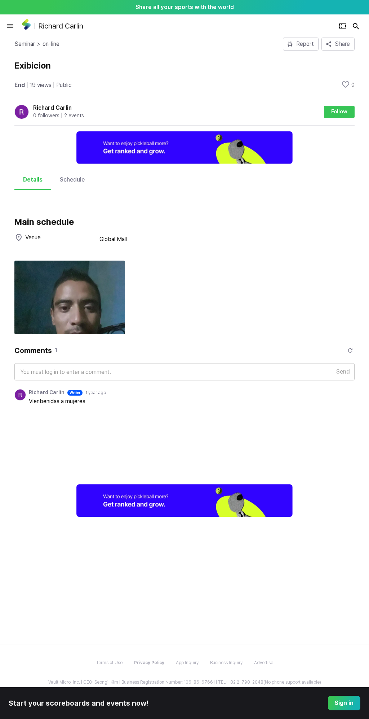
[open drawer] (10, 26)
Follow (339, 111)
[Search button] (356, 26)
